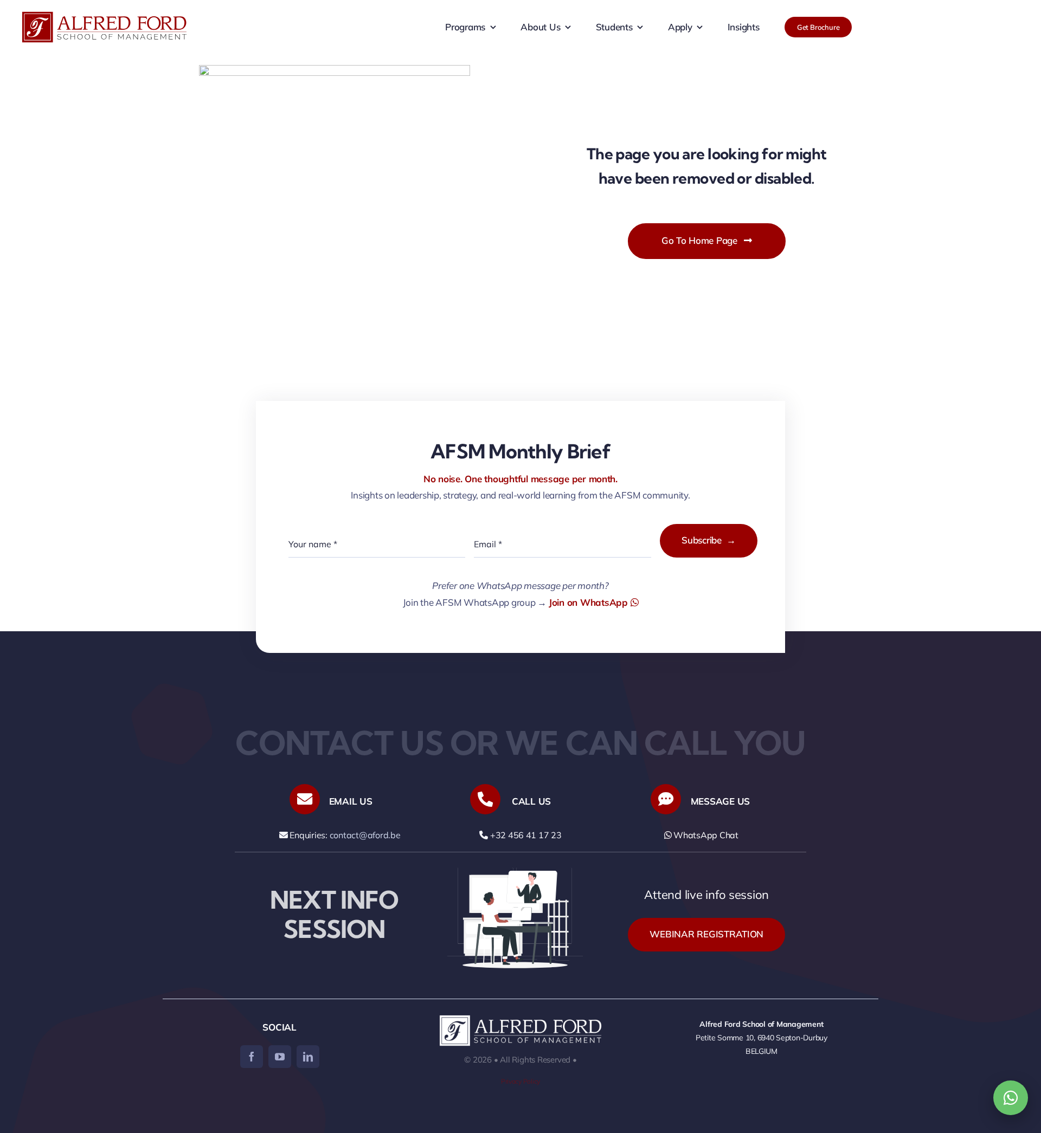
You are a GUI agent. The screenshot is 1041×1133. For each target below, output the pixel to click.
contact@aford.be (365, 835)
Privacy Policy (520, 1081)
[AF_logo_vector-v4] (104, 16)
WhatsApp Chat (704, 835)
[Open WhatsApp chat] (1010, 1097)
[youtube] (279, 1056)
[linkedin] (308, 1056)
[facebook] (251, 1056)
